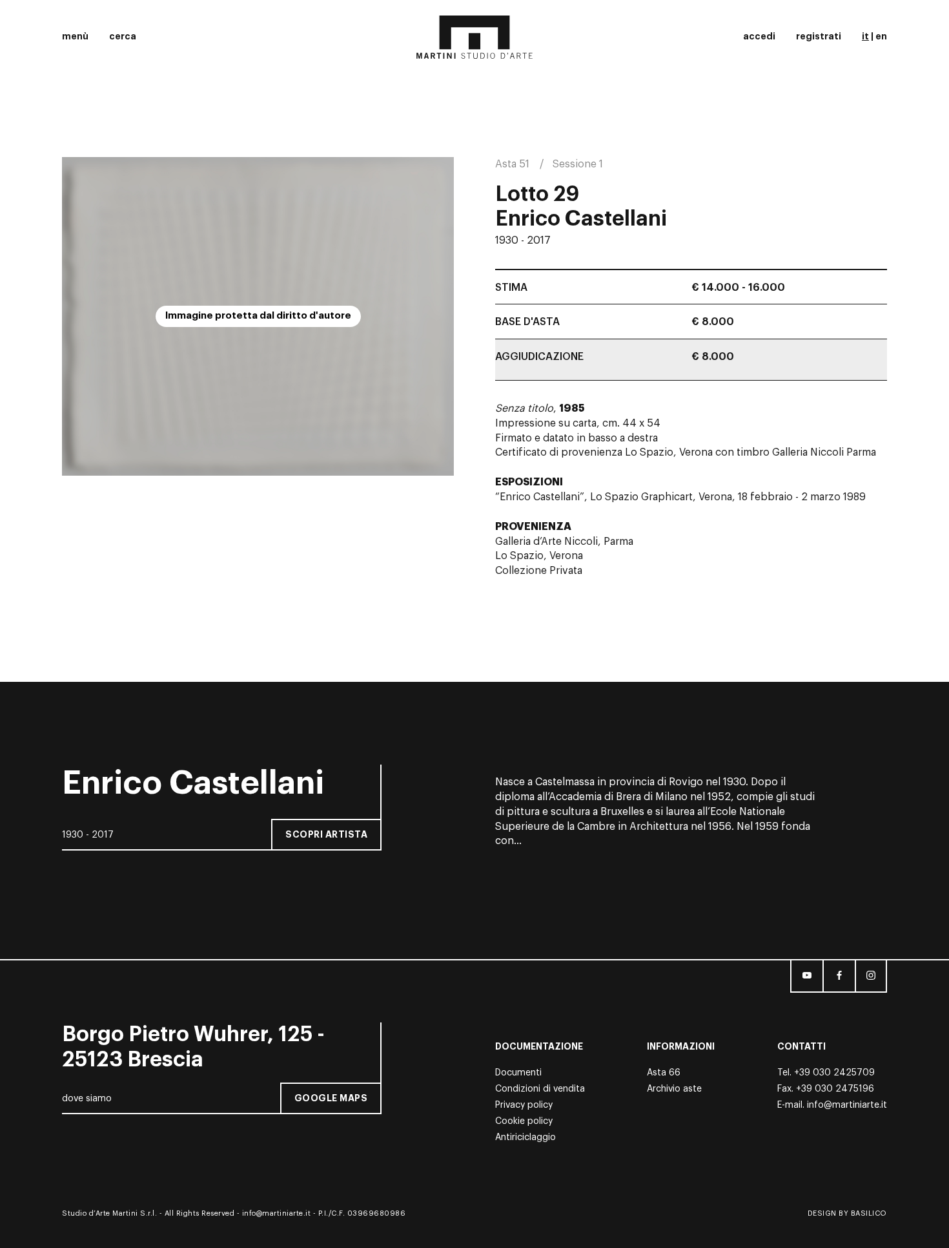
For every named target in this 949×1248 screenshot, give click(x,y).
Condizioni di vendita (540, 1089)
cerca (122, 36)
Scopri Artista (326, 834)
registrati (818, 36)
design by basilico (847, 1213)
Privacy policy (524, 1105)
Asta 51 (512, 164)
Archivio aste (674, 1089)
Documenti (518, 1072)
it (865, 36)
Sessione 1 (578, 164)
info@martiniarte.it (847, 1105)
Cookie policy (524, 1121)
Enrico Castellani (581, 218)
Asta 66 (663, 1072)
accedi (759, 36)
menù (75, 36)
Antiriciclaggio (525, 1137)
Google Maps (331, 1098)
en (881, 36)
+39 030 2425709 (834, 1072)
